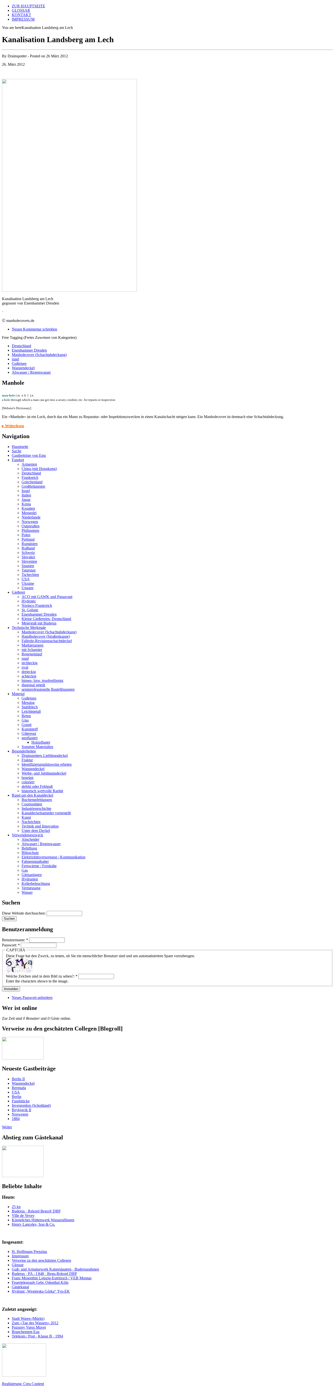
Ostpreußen (30, 526)
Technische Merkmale (29, 627)
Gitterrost (29, 733)
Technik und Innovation (40, 826)
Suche (16, 451)
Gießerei (18, 592)
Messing (28, 702)
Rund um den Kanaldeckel (32, 795)
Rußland (28, 548)
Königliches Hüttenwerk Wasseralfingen (43, 1220)
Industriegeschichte (36, 808)
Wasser (27, 892)
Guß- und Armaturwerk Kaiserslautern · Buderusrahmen (55, 1269)
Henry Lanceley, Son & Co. (33, 1224)
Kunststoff (30, 729)
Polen (26, 535)
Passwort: (11, 945)
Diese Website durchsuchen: (24, 913)
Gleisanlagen (32, 875)
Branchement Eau (25, 1332)
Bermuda (19, 1088)
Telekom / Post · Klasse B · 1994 (37, 1336)
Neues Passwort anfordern (32, 997)
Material (18, 694)
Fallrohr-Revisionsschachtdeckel (47, 641)
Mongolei (29, 513)
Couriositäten (32, 804)
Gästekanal (20, 1287)
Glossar (18, 1265)
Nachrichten (31, 822)
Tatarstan (29, 570)
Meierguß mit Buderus (39, 623)
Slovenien (29, 561)
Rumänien (30, 544)
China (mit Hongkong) (39, 469)
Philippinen (30, 530)
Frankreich (30, 477)
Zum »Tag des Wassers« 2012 (35, 1323)
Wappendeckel (23, 368)
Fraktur (27, 760)
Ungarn (27, 588)
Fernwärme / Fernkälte (39, 866)
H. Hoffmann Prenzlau (29, 1251)
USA (26, 579)
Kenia (26, 504)
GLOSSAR (21, 10)
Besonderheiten (24, 751)
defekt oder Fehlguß (37, 786)
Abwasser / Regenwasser (31, 372)
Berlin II (18, 1079)
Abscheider (30, 839)
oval (25, 667)
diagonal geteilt (33, 685)
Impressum (20, 1256)
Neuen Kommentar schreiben (34, 329)
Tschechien (30, 575)
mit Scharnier (32, 650)
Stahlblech (30, 707)
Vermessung (31, 888)
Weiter (7, 1127)
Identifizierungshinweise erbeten (47, 764)
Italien (26, 495)
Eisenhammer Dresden (29, 350)
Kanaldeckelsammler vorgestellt (46, 813)
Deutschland (21, 346)
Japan (26, 499)
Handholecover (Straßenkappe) (46, 636)
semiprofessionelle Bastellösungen (48, 689)
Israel (26, 491)
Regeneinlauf (32, 654)
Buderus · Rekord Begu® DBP (36, 1211)
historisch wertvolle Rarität (42, 791)
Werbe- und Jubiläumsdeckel (44, 773)
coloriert (28, 782)
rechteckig (30, 663)
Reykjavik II (21, 1110)
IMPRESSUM (23, 19)
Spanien (28, 566)
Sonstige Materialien (37, 747)
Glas (25, 720)
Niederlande (31, 517)
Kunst (26, 817)
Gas (25, 870)
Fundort (18, 460)
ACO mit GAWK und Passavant (47, 597)
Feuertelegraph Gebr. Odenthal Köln (40, 1282)
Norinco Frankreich (37, 605)
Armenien (29, 464)
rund (15, 359)
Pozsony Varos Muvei (29, 1327)
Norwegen (30, 522)
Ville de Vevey (23, 1215)
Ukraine (28, 583)
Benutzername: (15, 940)
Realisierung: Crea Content (23, 1384)
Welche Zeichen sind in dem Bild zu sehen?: (41, 976)
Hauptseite (20, 447)
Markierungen (32, 645)
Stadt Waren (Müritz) (28, 1318)
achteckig (29, 676)
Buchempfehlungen (37, 800)
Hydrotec (29, 601)
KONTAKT (21, 15)
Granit (26, 725)
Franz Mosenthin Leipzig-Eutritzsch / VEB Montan (51, 1278)
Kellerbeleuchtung (36, 883)
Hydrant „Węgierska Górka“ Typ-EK (41, 1291)
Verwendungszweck (27, 835)
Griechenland (32, 482)
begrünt (27, 778)
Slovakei (28, 557)
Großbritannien (33, 486)
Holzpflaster (40, 742)
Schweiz (28, 552)
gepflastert (30, 738)
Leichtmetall (31, 711)
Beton (26, 716)
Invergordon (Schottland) (31, 1105)
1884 (16, 1119)
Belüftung (29, 848)
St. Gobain (30, 610)
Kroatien (28, 508)
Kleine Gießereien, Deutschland (46, 619)
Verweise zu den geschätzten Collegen (41, 1260)
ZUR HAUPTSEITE (28, 6)
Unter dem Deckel (36, 830)
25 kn (16, 1207)
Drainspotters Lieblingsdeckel (45, 755)
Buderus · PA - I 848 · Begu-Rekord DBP (44, 1274)
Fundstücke (21, 1101)
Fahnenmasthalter (35, 861)
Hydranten (30, 879)
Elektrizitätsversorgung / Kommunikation (53, 857)
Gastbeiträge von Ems (29, 455)
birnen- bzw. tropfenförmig (42, 680)
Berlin (16, 1097)
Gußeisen (19, 363)
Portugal (28, 539)
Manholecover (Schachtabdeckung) (39, 355)
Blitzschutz (30, 853)
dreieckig (29, 672)
